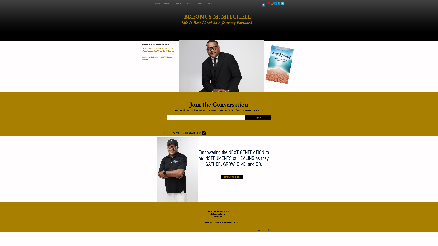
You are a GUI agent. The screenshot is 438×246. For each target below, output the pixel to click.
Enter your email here (174, 114)
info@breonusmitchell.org (218, 214)
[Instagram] (272, 3)
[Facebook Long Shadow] (275, 3)
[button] (263, 4)
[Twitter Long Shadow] (282, 3)
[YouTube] (269, 3)
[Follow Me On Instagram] (204, 133)
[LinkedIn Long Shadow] (279, 3)
